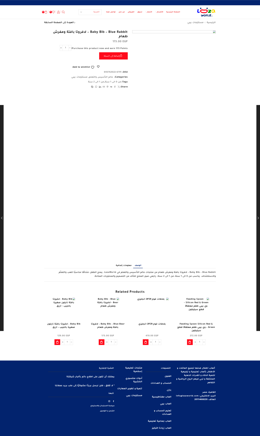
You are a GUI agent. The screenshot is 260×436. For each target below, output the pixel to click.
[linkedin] (100, 87)
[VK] (111, 87)
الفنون (168, 376)
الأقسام (160, 12)
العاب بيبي (165, 404)
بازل (169, 390)
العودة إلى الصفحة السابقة (59, 23)
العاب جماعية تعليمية (159, 421)
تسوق (139, 12)
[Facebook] (115, 87)
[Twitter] (118, 87)
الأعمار (149, 12)
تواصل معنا (111, 12)
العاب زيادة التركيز (161, 428)
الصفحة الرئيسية (173, 12)
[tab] (138, 265)
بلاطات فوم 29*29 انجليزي (152, 324)
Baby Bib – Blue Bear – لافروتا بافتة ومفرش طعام (108, 326)
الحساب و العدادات (161, 383)
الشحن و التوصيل (107, 411)
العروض (131, 12)
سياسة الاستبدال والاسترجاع (103, 406)
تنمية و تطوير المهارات (129, 389)
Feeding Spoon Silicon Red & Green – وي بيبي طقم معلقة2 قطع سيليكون (196, 327)
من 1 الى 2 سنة (96, 82)
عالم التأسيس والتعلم (101, 77)
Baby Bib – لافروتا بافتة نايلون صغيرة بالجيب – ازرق (63, 326)
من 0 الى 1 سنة (113, 82)
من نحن (122, 12)
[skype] (92, 87)
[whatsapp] (96, 87)
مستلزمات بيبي (195, 23)
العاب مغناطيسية (161, 397)
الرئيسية (211, 23)
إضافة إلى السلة (112, 56)
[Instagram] (109, 401)
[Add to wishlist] (211, 304)
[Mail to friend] (104, 87)
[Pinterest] (107, 87)
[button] (190, 342)
